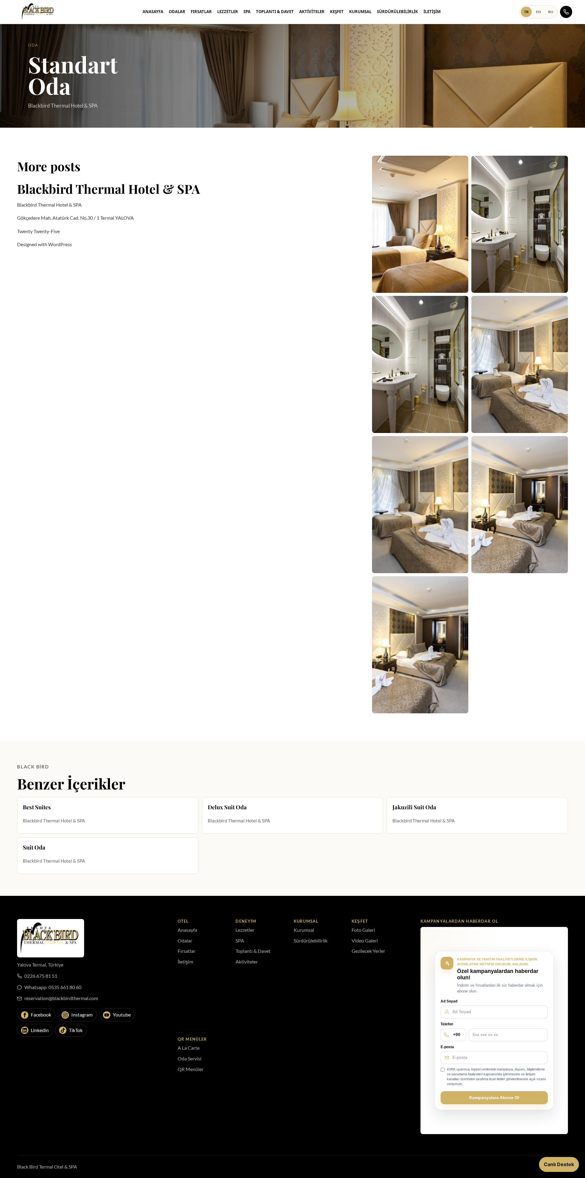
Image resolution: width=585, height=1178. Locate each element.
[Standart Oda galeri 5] (420, 504)
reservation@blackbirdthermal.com (61, 998)
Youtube (122, 1014)
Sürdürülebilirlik (397, 11)
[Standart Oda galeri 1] (420, 224)
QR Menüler (191, 1069)
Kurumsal (360, 11)
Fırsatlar (201, 11)
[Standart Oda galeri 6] (519, 504)
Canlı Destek (559, 1164)
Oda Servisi (189, 1058)
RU (550, 11)
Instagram (82, 1014)
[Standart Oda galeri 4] (519, 364)
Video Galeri (365, 940)
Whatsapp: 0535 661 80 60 (52, 987)
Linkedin (40, 1030)
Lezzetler (227, 11)
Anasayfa (153, 11)
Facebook (41, 1014)
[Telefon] (566, 12)
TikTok (76, 1030)
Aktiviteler (311, 11)
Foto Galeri (363, 930)
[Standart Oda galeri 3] (420, 364)
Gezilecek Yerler (368, 951)
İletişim (432, 11)
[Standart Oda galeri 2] (519, 224)
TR (526, 11)
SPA (246, 11)
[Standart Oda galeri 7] (420, 644)
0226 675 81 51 (40, 976)
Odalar (177, 11)
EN (538, 11)
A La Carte (189, 1048)
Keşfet (337, 11)
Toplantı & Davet (275, 11)
